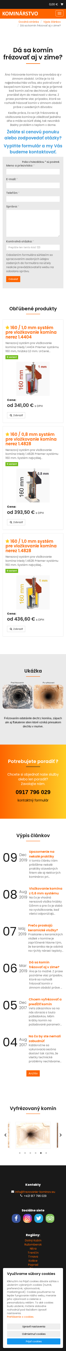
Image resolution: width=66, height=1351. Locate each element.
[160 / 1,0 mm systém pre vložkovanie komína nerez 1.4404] (33, 378)
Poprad (33, 1265)
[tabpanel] (33, 1135)
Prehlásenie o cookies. (20, 1317)
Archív (33, 1073)
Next (60, 1135)
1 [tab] (20, 1154)
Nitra (33, 1249)
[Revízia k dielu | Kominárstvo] (20, 13)
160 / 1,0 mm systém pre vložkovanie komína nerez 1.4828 (31, 546)
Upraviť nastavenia (33, 1326)
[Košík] (62, 4)
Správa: (11, 207)
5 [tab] (41, 1154)
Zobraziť (17, 415)
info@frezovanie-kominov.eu (35, 1192)
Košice (33, 1261)
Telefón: (12, 193)
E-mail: (11, 179)
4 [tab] (35, 1154)
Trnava (33, 1257)
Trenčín (33, 1253)
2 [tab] (25, 1154)
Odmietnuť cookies (34, 1334)
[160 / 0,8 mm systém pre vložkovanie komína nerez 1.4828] (33, 485)
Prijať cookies (34, 1341)
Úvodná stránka (29, 22)
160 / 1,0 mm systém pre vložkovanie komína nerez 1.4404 (31, 332)
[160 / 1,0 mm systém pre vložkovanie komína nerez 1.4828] (33, 592)
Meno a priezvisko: (19, 166)
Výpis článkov (52, 22)
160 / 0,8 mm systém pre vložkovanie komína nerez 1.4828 (31, 439)
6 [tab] (46, 1154)
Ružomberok (33, 1244)
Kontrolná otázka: (19, 241)
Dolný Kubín (33, 1240)
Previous (5, 1135)
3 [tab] (30, 1154)
